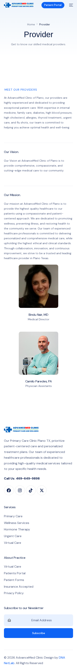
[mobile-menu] (70, 5)
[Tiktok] (31, 490)
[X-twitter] (42, 490)
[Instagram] (20, 490)
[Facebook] (9, 490)
